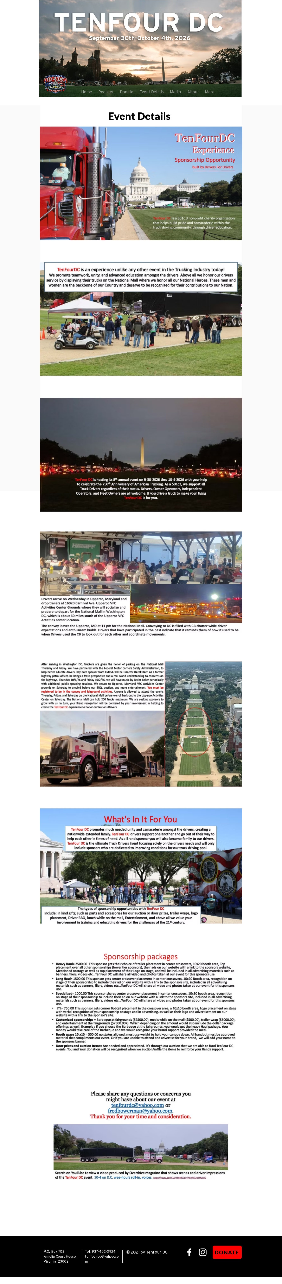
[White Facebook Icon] (189, 1252)
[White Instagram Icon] (203, 1252)
